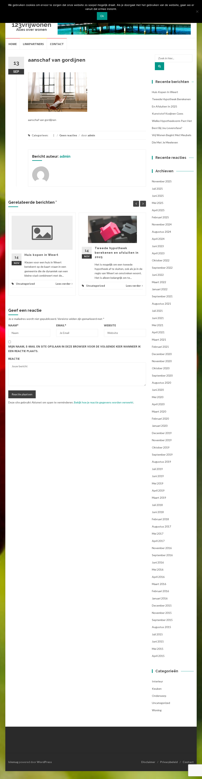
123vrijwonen (31, 24)
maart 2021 (159, 339)
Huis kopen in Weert (41, 255)
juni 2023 (158, 246)
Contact (57, 44)
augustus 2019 (161, 461)
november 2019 (162, 440)
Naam (13, 325)
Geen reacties (68, 135)
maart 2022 (159, 282)
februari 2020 (160, 418)
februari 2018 (160, 519)
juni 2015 (158, 641)
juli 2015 (157, 634)
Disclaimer (148, 762)
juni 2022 (158, 274)
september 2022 (162, 267)
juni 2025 (158, 195)
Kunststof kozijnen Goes (167, 113)
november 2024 (162, 224)
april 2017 (158, 541)
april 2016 (158, 576)
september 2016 (162, 555)
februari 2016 (160, 591)
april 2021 (158, 332)
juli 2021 (157, 310)
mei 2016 (157, 569)
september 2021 (162, 296)
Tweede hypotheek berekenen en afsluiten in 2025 (116, 252)
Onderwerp (159, 695)
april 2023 (158, 253)
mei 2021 (157, 325)
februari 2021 (160, 346)
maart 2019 (159, 497)
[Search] (159, 66)
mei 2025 (157, 202)
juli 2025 (157, 188)
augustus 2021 (161, 303)
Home (12, 44)
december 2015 (162, 605)
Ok (102, 16)
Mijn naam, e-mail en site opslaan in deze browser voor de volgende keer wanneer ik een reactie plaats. (74, 349)
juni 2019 (158, 476)
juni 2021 (158, 318)
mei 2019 (157, 483)
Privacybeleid (169, 762)
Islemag (13, 762)
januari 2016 (159, 598)
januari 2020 (159, 425)
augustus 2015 (161, 627)
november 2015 (162, 612)
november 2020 (162, 361)
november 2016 (162, 548)
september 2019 (162, 454)
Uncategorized (25, 283)
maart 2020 (159, 411)
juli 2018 (157, 505)
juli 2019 (157, 469)
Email (61, 325)
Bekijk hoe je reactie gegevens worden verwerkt (103, 402)
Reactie (14, 359)
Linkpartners (33, 44)
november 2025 (162, 181)
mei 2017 (157, 533)
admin (91, 135)
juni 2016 (158, 562)
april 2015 (158, 655)
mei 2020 (157, 397)
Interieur (157, 681)
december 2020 (162, 354)
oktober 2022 (160, 260)
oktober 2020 (160, 368)
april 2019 (158, 490)
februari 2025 (160, 217)
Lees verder (63, 283)
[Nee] (197, 11)
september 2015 (162, 620)
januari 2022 (159, 289)
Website (110, 325)
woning (157, 710)
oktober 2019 (160, 447)
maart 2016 (159, 584)
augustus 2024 (161, 231)
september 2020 (162, 375)
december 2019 (162, 433)
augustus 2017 (161, 526)
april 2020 (158, 404)
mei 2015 (157, 648)
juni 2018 (158, 512)
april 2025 (158, 210)
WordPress (44, 762)
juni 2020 (158, 389)
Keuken (157, 688)
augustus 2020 (161, 382)
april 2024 (158, 238)
